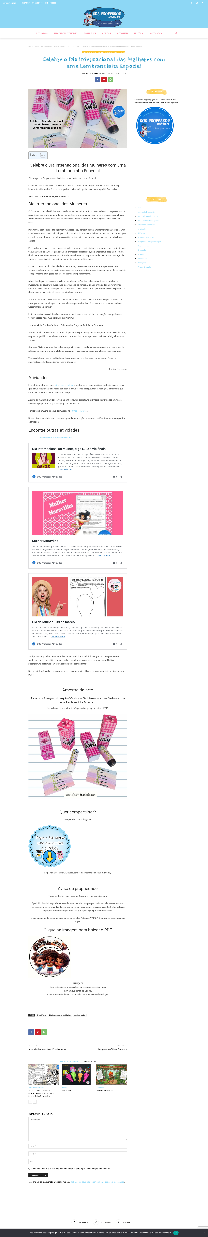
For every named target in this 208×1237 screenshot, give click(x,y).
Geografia (142, 250)
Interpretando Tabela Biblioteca (112, 1049)
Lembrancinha (79, 1015)
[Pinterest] (203, 3)
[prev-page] (30, 1102)
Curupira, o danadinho (105, 1090)
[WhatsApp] (110, 79)
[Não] (204, 1232)
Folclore (64, 1087)
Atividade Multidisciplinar (148, 220)
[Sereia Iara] (77, 1074)
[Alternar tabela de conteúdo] (41, 155)
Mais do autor (89, 1061)
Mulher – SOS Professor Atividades (56, 437)
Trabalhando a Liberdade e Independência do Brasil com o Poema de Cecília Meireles (41, 1093)
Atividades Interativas (146, 224)
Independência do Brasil (36, 1087)
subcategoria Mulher (63, 385)
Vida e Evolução (144, 267)
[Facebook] (192, 3)
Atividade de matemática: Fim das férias (47, 1049)
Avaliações (142, 229)
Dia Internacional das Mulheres (66, 47)
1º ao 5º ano (41, 1015)
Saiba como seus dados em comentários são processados (97, 1182)
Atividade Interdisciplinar (148, 216)
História (141, 254)
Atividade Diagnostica (146, 212)
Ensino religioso (144, 246)
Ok (176, 1233)
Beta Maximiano (92, 73)
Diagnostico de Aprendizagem (149, 241)
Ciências (141, 233)
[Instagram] (197, 3)
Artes (123, 52)
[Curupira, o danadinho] (111, 1074)
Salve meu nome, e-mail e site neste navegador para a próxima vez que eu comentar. (71, 1168)
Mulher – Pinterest (79, 411)
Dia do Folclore (100, 1087)
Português (142, 263)
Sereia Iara (66, 1090)
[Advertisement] (78, 1004)
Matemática (142, 258)
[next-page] (35, 1102)
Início (30, 47)
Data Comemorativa (43, 47)
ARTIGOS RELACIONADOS (70, 1061)
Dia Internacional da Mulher (60, 1015)
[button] (176, 33)
